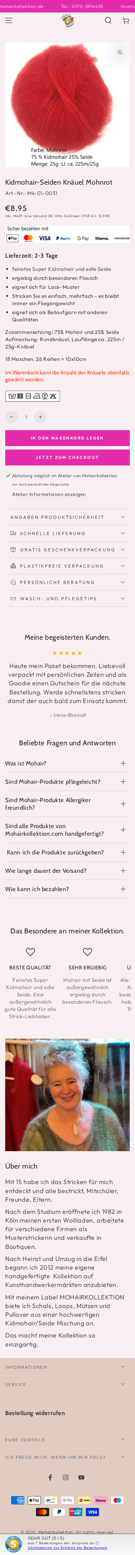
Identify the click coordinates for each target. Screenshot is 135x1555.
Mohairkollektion (55, 1532)
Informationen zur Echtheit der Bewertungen (67, 1547)
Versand (40, 216)
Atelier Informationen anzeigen (49, 494)
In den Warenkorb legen (67, 438)
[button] (108, 20)
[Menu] (9, 20)
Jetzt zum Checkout (67, 457)
